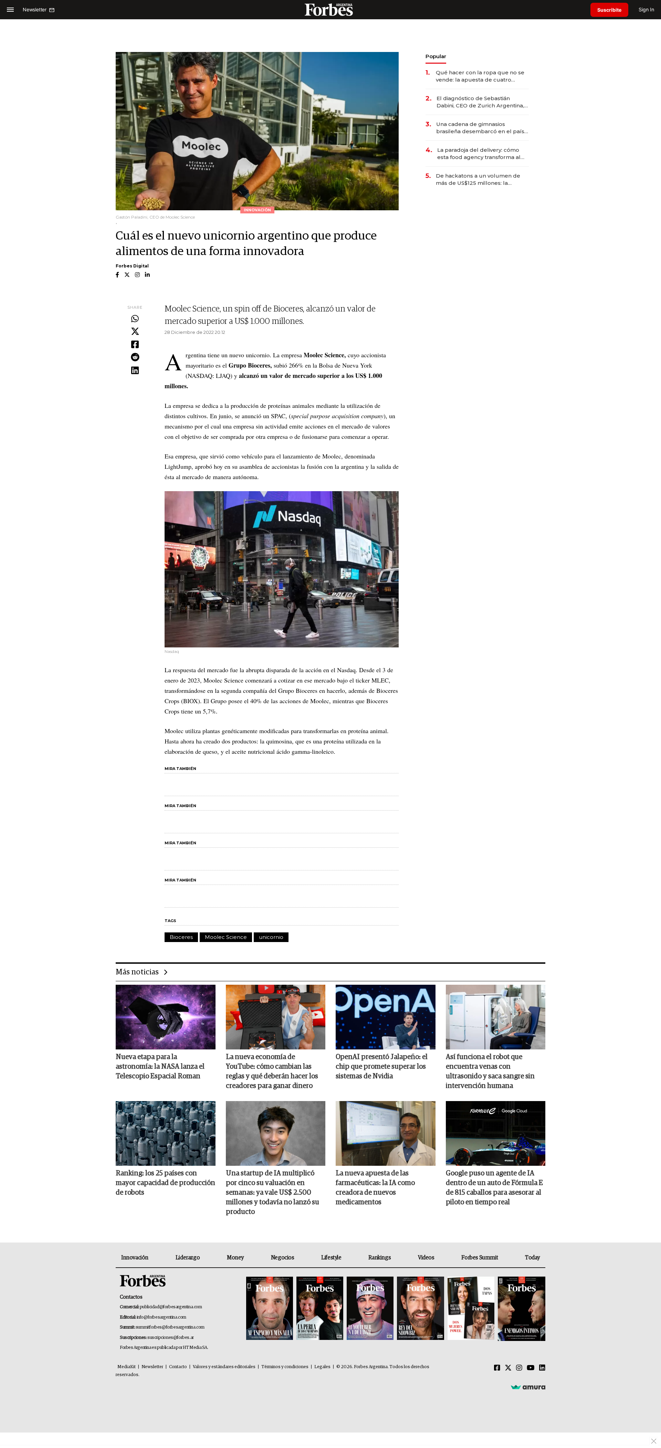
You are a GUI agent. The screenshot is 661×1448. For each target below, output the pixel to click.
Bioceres (181, 937)
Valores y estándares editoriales (224, 1367)
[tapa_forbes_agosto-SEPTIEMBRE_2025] (520, 1309)
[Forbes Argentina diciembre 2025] (420, 1309)
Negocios (282, 1257)
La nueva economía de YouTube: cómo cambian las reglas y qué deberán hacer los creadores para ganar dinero (272, 1071)
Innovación (134, 1257)
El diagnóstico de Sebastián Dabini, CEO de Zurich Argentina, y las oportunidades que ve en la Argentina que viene (482, 102)
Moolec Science (226, 937)
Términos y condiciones (284, 1367)
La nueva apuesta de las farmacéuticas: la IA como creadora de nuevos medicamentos (375, 1188)
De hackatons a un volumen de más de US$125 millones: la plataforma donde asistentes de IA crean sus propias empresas (482, 179)
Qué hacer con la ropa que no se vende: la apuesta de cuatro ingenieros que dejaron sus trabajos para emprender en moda (480, 76)
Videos (426, 1257)
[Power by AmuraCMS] (528, 1387)
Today (532, 1257)
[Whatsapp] (135, 319)
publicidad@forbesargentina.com (171, 1307)
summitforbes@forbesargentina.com (170, 1327)
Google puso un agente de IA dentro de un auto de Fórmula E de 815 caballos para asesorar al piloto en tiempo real (494, 1188)
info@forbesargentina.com (161, 1317)
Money (235, 1257)
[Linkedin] (135, 370)
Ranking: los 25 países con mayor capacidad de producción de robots (165, 1183)
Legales (322, 1367)
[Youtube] (531, 1368)
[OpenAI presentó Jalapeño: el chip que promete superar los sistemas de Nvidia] (386, 1017)
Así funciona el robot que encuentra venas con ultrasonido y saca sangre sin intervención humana (490, 1071)
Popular (436, 56)
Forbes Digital (132, 265)
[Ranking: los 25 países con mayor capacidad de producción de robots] (166, 1133)
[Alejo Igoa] (370, 1309)
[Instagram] (519, 1368)
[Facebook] (135, 344)
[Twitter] (135, 331)
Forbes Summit (479, 1257)
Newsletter (152, 1367)
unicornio (271, 937)
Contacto (178, 1367)
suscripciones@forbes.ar (170, 1337)
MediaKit (126, 1367)
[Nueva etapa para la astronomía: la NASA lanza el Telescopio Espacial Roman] (166, 1017)
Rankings (379, 1257)
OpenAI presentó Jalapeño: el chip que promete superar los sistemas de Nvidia (382, 1067)
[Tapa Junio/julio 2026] (269, 1309)
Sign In (646, 9)
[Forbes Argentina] (330, 9)
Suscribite (609, 10)
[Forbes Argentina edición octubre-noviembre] (471, 1309)
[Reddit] (135, 357)
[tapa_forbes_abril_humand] (320, 1309)
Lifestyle (331, 1257)
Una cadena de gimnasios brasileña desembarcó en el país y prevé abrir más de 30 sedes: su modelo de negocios (482, 128)
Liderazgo (188, 1257)
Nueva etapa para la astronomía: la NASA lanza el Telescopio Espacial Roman (160, 1067)
